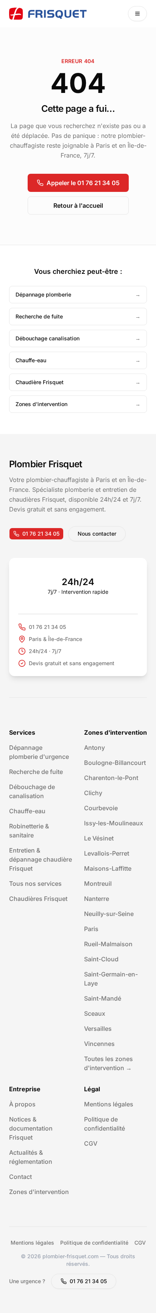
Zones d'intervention (39, 1192)
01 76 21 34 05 (40, 533)
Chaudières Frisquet (38, 898)
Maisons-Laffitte (107, 868)
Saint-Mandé (102, 998)
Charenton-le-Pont (111, 778)
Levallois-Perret (106, 853)
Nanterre (96, 898)
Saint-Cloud (101, 959)
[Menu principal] (137, 13)
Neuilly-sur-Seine (109, 914)
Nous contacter (97, 533)
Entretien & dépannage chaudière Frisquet (40, 859)
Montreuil (98, 883)
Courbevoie (101, 808)
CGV (90, 1143)
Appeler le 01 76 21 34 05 (83, 183)
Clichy (93, 793)
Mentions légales (108, 1104)
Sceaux (94, 1013)
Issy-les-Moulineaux (113, 823)
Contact (20, 1176)
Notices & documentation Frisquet (31, 1128)
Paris (91, 929)
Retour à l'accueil (78, 205)
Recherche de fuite (36, 771)
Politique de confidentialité (94, 1242)
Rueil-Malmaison (108, 944)
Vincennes (99, 1043)
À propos (22, 1104)
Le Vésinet (99, 838)
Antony (94, 747)
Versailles (98, 1028)
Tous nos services (35, 883)
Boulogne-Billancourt (115, 762)
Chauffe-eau (27, 811)
